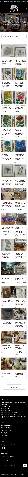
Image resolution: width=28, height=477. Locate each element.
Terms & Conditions (6, 427)
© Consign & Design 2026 (7, 474)
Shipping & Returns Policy (8, 425)
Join (25, 465)
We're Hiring (4, 435)
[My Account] (23, 8)
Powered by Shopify (19, 474)
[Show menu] (2, 8)
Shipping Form (5, 433)
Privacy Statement (6, 430)
